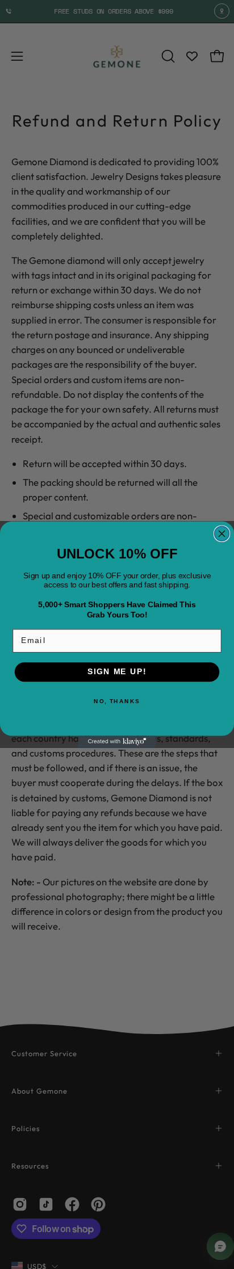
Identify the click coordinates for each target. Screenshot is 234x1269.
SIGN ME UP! (117, 671)
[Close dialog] (222, 533)
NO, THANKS (117, 701)
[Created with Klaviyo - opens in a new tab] (117, 742)
